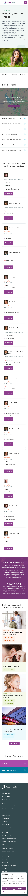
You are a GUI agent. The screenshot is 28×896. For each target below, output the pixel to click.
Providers (14, 74)
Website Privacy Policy (7, 835)
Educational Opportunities (8, 851)
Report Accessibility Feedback (9, 809)
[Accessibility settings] (24, 892)
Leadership (5, 868)
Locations (5, 74)
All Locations (6, 796)
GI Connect (5, 854)
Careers (4, 871)
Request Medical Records (8, 830)
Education (23, 74)
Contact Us (6, 799)
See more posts (14, 743)
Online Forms (5, 824)
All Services (6, 793)
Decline (20, 888)
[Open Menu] (2, 2)
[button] (14, 118)
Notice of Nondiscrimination (9, 838)
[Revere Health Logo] (14, 2)
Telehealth (4, 821)
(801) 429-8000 (6, 803)
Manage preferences (7, 891)
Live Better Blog (6, 857)
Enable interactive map (14, 105)
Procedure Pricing (6, 827)
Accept (8, 888)
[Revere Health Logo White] (14, 787)
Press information (6, 860)
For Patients (6, 812)
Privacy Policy (5, 833)
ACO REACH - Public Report (9, 865)
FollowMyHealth (6, 818)
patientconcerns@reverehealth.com (11, 806)
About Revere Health (7, 848)
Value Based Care (6, 862)
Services (7, 10)
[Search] (25, 2)
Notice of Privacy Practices (9, 841)
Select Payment (6, 815)
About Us (5, 844)
